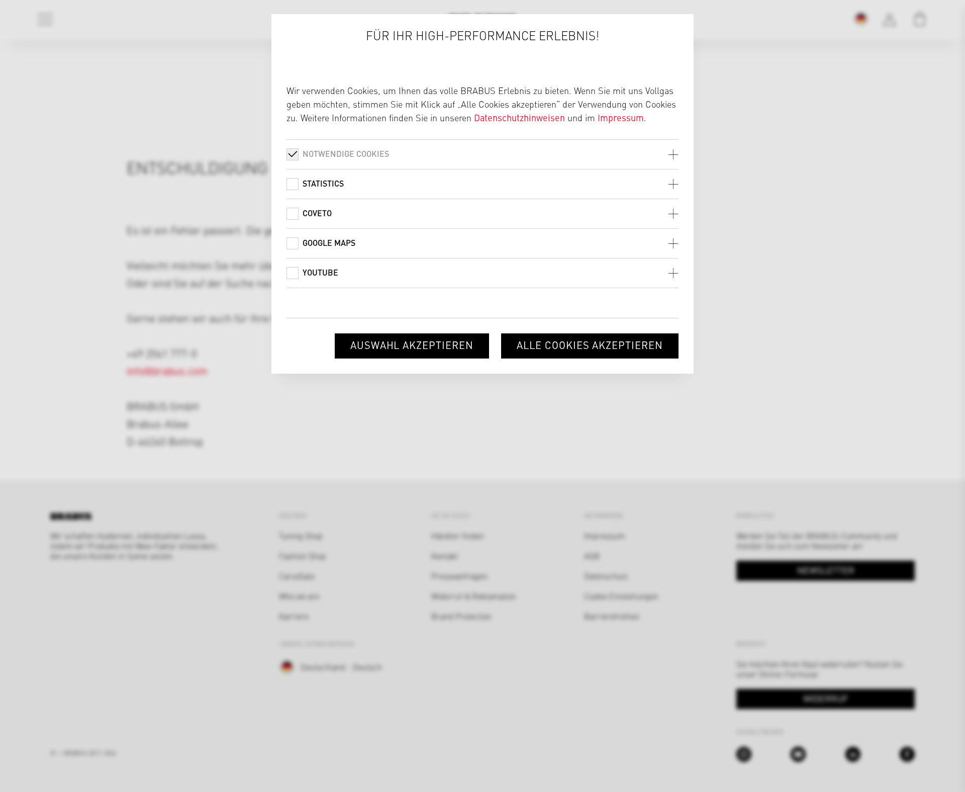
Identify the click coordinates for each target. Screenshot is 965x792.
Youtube (320, 272)
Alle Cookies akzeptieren (590, 344)
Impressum (621, 117)
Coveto (317, 213)
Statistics (323, 183)
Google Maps (329, 242)
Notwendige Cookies (346, 153)
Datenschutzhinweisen (519, 117)
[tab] (482, 154)
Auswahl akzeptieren (411, 344)
